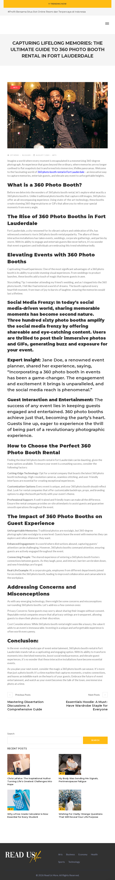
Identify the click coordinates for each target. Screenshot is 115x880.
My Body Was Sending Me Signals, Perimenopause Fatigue (78, 780)
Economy (82, 854)
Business (70, 854)
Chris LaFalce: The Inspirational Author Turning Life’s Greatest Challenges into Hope (29, 781)
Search (11, 733)
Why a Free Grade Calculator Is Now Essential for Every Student (27, 815)
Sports (61, 861)
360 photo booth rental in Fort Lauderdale (61, 171)
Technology (74, 861)
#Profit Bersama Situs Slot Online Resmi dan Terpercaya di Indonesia (47, 11)
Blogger (26, 155)
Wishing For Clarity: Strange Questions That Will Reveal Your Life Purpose (80, 815)
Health (94, 854)
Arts (15, 87)
